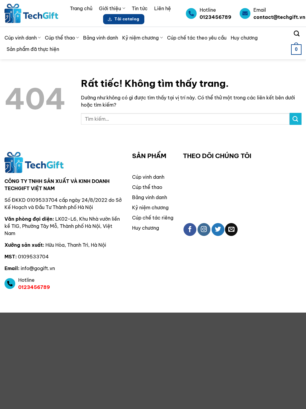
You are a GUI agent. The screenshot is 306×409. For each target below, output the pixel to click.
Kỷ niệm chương (140, 38)
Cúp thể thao (60, 38)
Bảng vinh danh (100, 38)
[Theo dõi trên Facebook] (189, 229)
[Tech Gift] (31, 13)
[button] (296, 49)
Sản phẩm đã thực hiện (33, 49)
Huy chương (244, 38)
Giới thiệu (110, 8)
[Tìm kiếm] (296, 33)
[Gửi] (296, 119)
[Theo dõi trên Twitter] (218, 229)
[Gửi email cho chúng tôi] (231, 229)
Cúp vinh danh (20, 38)
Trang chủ (81, 8)
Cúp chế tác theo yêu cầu (197, 38)
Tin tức (140, 8)
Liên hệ (162, 8)
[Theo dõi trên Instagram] (204, 229)
